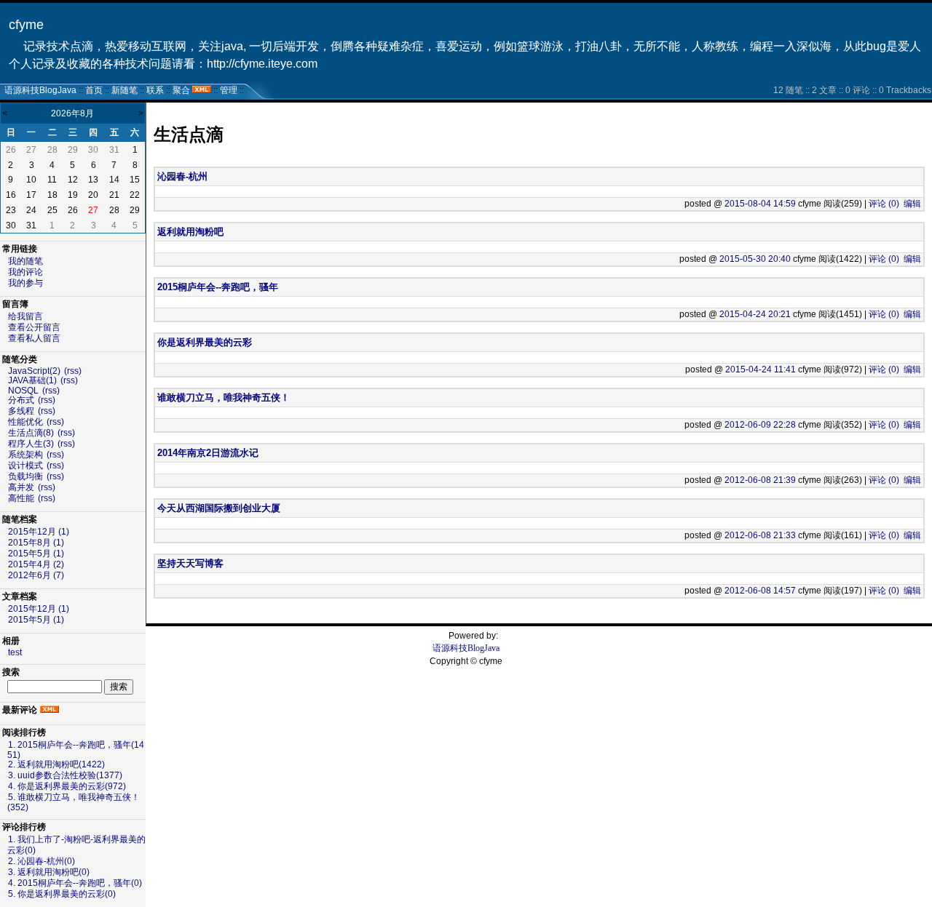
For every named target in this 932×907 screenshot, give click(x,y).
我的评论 (25, 272)
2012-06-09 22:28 (760, 424)
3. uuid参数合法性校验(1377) (65, 775)
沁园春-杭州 (182, 176)
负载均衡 (25, 476)
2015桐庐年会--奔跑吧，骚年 (217, 286)
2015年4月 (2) (36, 564)
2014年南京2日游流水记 (207, 452)
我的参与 (25, 283)
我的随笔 (25, 261)
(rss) (73, 371)
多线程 (21, 411)
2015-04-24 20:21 (755, 314)
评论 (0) (884, 203)
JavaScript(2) (34, 371)
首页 (94, 90)
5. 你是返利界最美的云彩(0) (62, 894)
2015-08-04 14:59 (760, 203)
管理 (228, 90)
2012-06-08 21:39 (760, 480)
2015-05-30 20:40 (755, 259)
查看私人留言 (34, 338)
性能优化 (25, 421)
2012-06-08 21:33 (760, 535)
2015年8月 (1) (36, 542)
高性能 (21, 498)
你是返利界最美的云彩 (204, 342)
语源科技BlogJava (40, 90)
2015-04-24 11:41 (760, 369)
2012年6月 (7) (36, 575)
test (15, 652)
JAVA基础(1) (32, 380)
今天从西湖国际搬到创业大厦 (218, 508)
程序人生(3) (31, 443)
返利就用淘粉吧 (190, 231)
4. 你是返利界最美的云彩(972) (67, 786)
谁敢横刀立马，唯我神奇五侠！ (223, 397)
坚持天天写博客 (190, 563)
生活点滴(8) (31, 432)
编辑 (912, 203)
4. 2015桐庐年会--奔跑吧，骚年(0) (75, 883)
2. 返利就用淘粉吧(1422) (56, 764)
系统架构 (25, 454)
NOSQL (23, 390)
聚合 (181, 90)
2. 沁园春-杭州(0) (41, 861)
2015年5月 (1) (36, 553)
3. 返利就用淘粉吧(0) (49, 872)
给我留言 (25, 316)
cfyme (26, 24)
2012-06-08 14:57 (760, 590)
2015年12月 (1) (38, 531)
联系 (155, 90)
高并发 (21, 487)
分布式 (21, 400)
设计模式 (25, 465)
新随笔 (124, 90)
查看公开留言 (34, 327)
